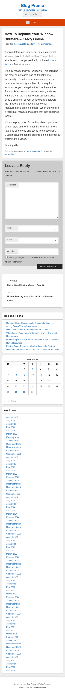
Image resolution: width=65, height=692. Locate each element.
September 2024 (13, 493)
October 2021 (12, 610)
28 (8, 391)
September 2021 (13, 613)
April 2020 (10, 670)
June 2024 (11, 503)
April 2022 (10, 590)
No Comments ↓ (45, 43)
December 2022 (13, 563)
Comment (12, 184)
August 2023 (12, 536)
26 (49, 386)
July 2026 (10, 420)
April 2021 (10, 630)
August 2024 (12, 497)
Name (9, 227)
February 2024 (12, 517)
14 (8, 380)
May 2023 (10, 547)
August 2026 (12, 417)
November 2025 (13, 447)
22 (16, 386)
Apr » (13, 400)
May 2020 (10, 666)
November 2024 (13, 486)
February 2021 (12, 636)
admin (32, 43)
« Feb (6, 400)
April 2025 (10, 470)
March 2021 (11, 633)
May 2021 (10, 626)
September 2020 (13, 653)
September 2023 (13, 533)
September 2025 (13, 453)
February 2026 (12, 437)
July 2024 (10, 500)
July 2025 (10, 460)
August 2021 (12, 616)
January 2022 (12, 600)
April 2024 (10, 510)
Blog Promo (32, 5)
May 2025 (10, 467)
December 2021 (13, 603)
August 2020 (12, 656)
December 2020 (13, 643)
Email (9, 239)
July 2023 (10, 540)
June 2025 (11, 463)
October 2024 (12, 490)
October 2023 (12, 530)
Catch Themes (40, 687)
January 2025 (12, 480)
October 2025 (12, 450)
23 (24, 386)
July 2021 (10, 620)
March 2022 (11, 593)
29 (16, 391)
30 (24, 391)
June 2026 (11, 423)
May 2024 (10, 507)
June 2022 (11, 583)
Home (28, 151)
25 (41, 386)
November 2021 (13, 607)
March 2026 (11, 433)
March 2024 (11, 513)
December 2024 (13, 483)
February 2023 (12, 557)
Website (11, 251)
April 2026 (10, 430)
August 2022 (12, 576)
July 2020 (10, 660)
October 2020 (12, 650)
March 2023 (11, 553)
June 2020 (11, 663)
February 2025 (12, 477)
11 (41, 374)
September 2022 (13, 573)
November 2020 (13, 646)
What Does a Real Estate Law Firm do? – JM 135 (29, 329)
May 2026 (10, 427)
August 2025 (12, 457)
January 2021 (12, 640)
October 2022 (12, 570)
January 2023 (12, 560)
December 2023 (13, 523)
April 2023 (10, 550)
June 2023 (11, 543)
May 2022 (10, 586)
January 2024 (12, 520)
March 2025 (11, 473)
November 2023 (13, 526)
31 (32, 391)
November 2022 (13, 566)
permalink (9, 154)
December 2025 (13, 443)
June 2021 (11, 623)
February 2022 (12, 597)
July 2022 (10, 580)
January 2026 (12, 440)
